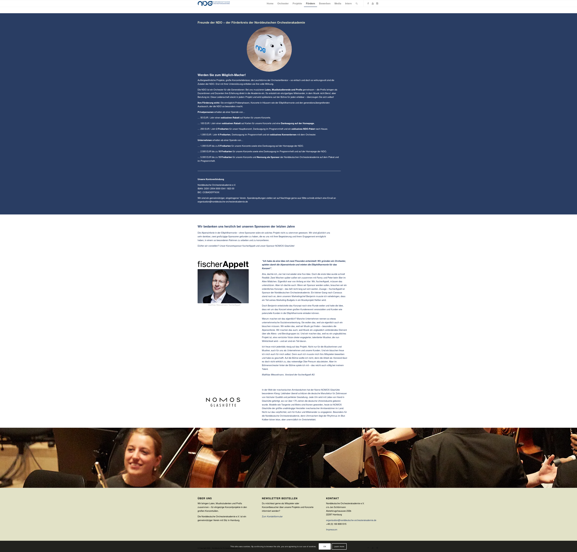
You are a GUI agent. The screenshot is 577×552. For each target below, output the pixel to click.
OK (324, 546)
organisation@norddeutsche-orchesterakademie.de (351, 520)
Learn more (339, 546)
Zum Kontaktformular (272, 516)
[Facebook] (368, 3)
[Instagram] (377, 3)
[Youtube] (372, 3)
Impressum (331, 529)
